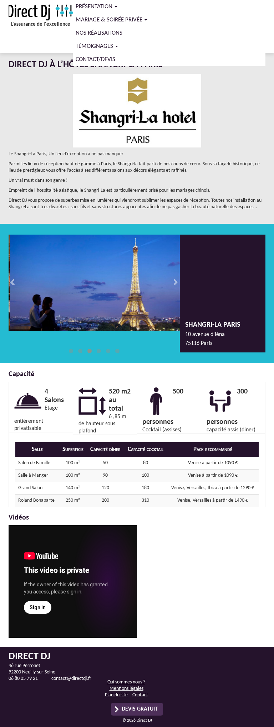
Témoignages (95, 46)
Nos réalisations (99, 33)
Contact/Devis (95, 59)
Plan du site (116, 695)
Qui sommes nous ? (126, 682)
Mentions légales (126, 688)
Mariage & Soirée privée (110, 20)
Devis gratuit (140, 709)
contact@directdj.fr (71, 678)
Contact (140, 695)
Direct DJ (40, 12)
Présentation (95, 7)
